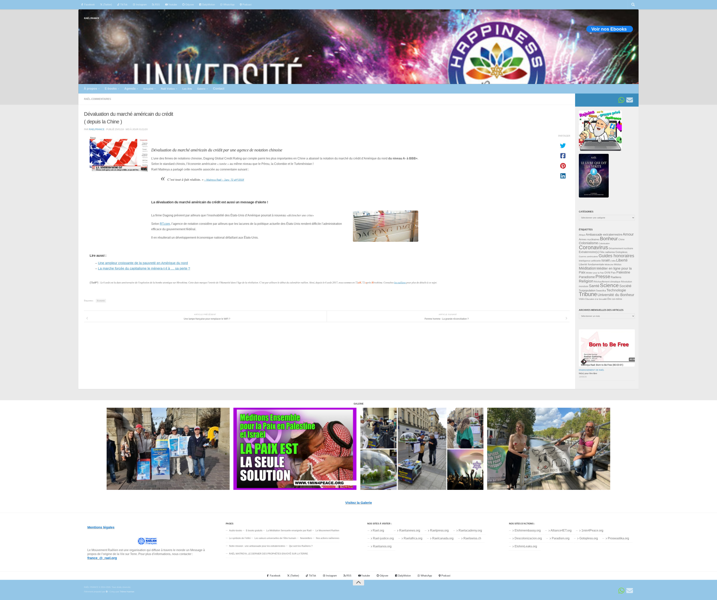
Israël (605, 260)
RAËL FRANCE (91, 18)
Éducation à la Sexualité (596, 299)
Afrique (582, 235)
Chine (621, 239)
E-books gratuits (254, 530)
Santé (594, 286)
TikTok (124, 4)
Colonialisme (588, 243)
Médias (617, 264)
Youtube (172, 4)
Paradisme (587, 277)
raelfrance (96, 129)
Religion (586, 281)
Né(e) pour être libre (588, 373)
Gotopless (621, 252)
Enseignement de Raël (591, 370)
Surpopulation (587, 290)
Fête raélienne (607, 252)
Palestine (623, 272)
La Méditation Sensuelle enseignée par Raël (289, 530)
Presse (602, 276)
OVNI (607, 272)
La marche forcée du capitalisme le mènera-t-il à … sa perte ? (144, 268)
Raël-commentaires (97, 99)
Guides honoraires (616, 255)
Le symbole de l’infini (240, 538)
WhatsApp (229, 4)
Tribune (588, 294)
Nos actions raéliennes (327, 538)
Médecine (609, 264)
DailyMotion (208, 4)
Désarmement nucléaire (621, 248)
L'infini (613, 261)
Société (625, 286)
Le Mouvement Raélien (327, 530)
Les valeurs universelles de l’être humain (275, 538)
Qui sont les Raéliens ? (301, 546)
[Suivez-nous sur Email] (629, 100)
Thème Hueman (127, 591)
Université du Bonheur (616, 295)
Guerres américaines (588, 256)
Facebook (89, 4)
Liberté (622, 260)
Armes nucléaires (589, 239)
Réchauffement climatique (607, 282)
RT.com (165, 223)
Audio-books (235, 530)
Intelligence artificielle (590, 260)
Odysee (189, 4)
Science (609, 285)
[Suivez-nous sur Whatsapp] (621, 100)
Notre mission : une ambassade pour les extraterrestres (257, 546)
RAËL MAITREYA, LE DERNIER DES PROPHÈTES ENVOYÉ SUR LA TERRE (268, 553)
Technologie (616, 290)
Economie (101, 301)
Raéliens (616, 277)
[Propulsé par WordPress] (107, 592)
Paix (613, 272)
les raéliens (400, 282)
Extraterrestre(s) (589, 252)
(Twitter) (107, 4)
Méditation (587, 268)
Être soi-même (614, 299)
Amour (628, 234)
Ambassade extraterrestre (604, 234)
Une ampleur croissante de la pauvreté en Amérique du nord (143, 263)
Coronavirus (593, 247)
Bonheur (609, 238)
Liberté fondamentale (591, 264)
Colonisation (604, 243)
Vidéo (582, 299)
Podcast (247, 4)
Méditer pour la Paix (595, 273)
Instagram (141, 4)
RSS (157, 4)
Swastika (601, 290)
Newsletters (306, 538)
